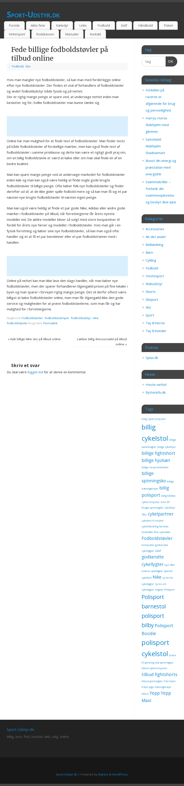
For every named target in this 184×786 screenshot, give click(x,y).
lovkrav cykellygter (152, 571)
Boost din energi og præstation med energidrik (161, 167)
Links (83, 25)
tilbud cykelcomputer (154, 668)
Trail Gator (170, 681)
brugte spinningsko (153, 507)
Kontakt (95, 34)
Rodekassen (45, 34)
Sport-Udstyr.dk (33, 14)
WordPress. (120, 774)
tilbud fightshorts (159, 674)
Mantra (103, 774)
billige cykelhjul (166, 447)
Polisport (169, 589)
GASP (158, 550)
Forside (14, 25)
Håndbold (145, 25)
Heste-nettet (156, 384)
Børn (149, 252)
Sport (150, 315)
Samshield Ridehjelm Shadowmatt (155, 146)
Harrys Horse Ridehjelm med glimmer (157, 125)
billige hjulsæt (156, 460)
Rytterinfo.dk (156, 392)
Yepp (154, 693)
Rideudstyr (154, 283)
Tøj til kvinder (156, 331)
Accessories (155, 229)
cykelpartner (161, 514)
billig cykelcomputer (154, 419)
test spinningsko (164, 662)
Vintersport (17, 34)
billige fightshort (158, 453)
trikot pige (148, 687)
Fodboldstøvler (32, 318)
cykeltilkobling (150, 526)
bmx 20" (166, 502)
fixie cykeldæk (162, 532)
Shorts (151, 291)
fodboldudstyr (81, 318)
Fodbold (103, 25)
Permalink (50, 323)
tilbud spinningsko (152, 681)
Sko (28, 66)
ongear (159, 589)
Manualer (72, 34)
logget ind (35, 372)
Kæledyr (62, 25)
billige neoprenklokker (155, 467)
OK (170, 61)
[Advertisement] (88, 126)
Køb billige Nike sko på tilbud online (34, 339)
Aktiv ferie (38, 25)
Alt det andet (156, 236)
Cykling (151, 260)
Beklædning (154, 244)
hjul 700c (169, 565)
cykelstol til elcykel (153, 520)
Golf (124, 25)
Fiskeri (168, 25)
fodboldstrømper (57, 318)
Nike (157, 577)
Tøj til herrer (155, 323)
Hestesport (155, 276)
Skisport (152, 299)
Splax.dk (152, 357)
